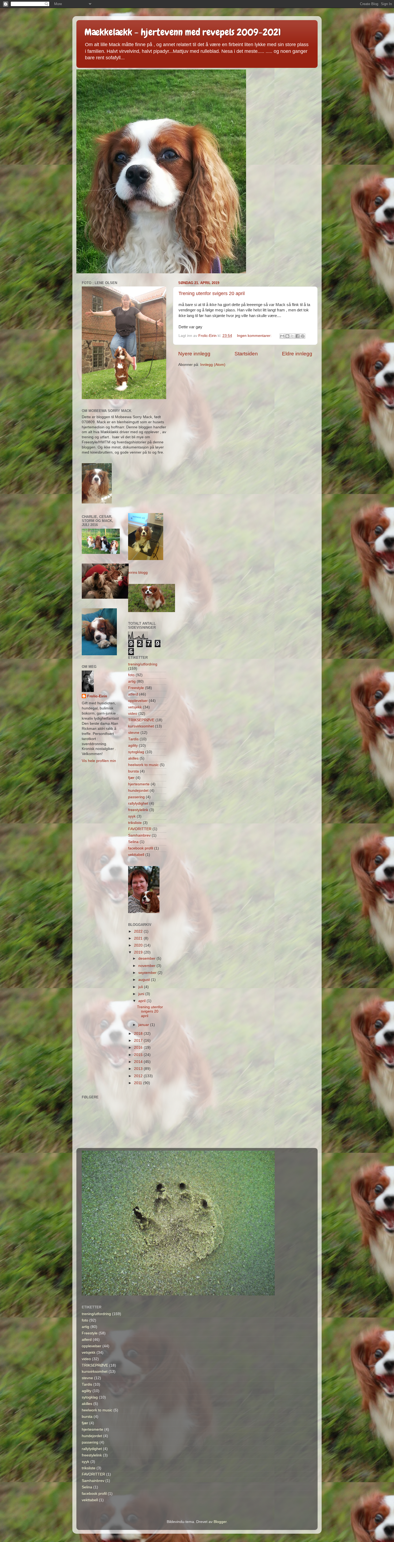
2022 (139, 931)
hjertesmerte (139, 784)
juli (141, 987)
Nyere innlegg (194, 353)
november (147, 966)
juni (141, 994)
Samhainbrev (139, 835)
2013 (139, 1069)
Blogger (220, 1522)
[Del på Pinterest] (302, 336)
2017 (139, 1041)
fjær (131, 778)
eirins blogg (138, 573)
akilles (133, 758)
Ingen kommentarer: (255, 336)
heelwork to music (143, 765)
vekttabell (136, 855)
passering (136, 797)
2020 (139, 945)
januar (144, 1025)
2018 (139, 1034)
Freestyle (136, 688)
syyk (132, 816)
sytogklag (136, 752)
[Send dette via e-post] (282, 336)
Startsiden (246, 353)
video (132, 714)
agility (133, 746)
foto (131, 675)
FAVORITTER (139, 829)
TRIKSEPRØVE (141, 720)
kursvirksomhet (141, 726)
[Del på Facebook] (297, 336)
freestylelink (138, 810)
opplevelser (138, 701)
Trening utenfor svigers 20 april (212, 293)
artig (132, 681)
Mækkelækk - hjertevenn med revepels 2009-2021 (182, 32)
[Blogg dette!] (287, 336)
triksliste (135, 823)
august (144, 980)
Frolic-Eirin (97, 696)
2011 (138, 1083)
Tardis (133, 739)
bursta (133, 771)
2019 (139, 952)
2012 (139, 1076)
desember (147, 958)
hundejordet (138, 791)
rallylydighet (138, 803)
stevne (133, 733)
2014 (139, 1062)
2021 (139, 938)
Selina (133, 842)
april (142, 1001)
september (148, 973)
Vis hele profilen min (99, 761)
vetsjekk (135, 707)
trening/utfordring (142, 664)
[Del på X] (292, 336)
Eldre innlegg (297, 353)
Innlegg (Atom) (212, 365)
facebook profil (140, 848)
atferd (133, 694)
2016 (139, 1048)
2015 (139, 1055)
